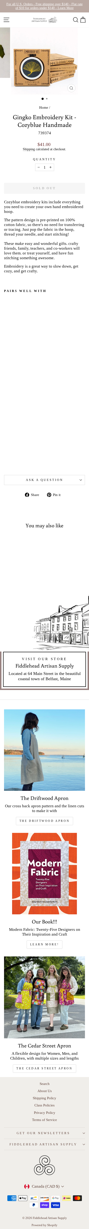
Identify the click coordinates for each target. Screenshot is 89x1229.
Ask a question (44, 480)
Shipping (29, 149)
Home (43, 107)
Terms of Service (44, 1120)
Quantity (44, 159)
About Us (44, 1091)
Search (45, 1084)
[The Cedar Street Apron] (44, 997)
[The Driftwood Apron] (44, 750)
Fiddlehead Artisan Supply (43, 1144)
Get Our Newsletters (43, 1133)
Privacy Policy (44, 1112)
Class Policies (44, 1105)
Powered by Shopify (44, 1225)
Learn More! (44, 944)
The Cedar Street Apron (44, 1068)
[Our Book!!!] (44, 873)
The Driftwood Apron (44, 821)
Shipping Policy (44, 1098)
